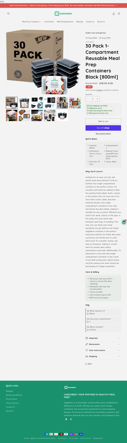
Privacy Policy (11, 399)
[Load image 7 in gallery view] (11, 115)
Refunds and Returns (14, 395)
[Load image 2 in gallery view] (24, 102)
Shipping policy (98, 438)
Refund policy (62, 438)
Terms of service (85, 438)
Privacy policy (73, 438)
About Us (10, 411)
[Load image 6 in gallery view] (75, 102)
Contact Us (10, 407)
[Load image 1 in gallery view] (11, 102)
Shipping (99, 90)
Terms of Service (12, 403)
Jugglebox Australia (36, 438)
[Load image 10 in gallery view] (49, 115)
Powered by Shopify (49, 438)
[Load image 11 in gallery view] (62, 115)
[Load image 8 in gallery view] (24, 115)
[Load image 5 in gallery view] (62, 102)
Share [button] (90, 364)
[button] (8, 13)
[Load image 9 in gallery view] (37, 115)
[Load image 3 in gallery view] (37, 102)
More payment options (103, 133)
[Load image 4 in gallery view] (49, 102)
